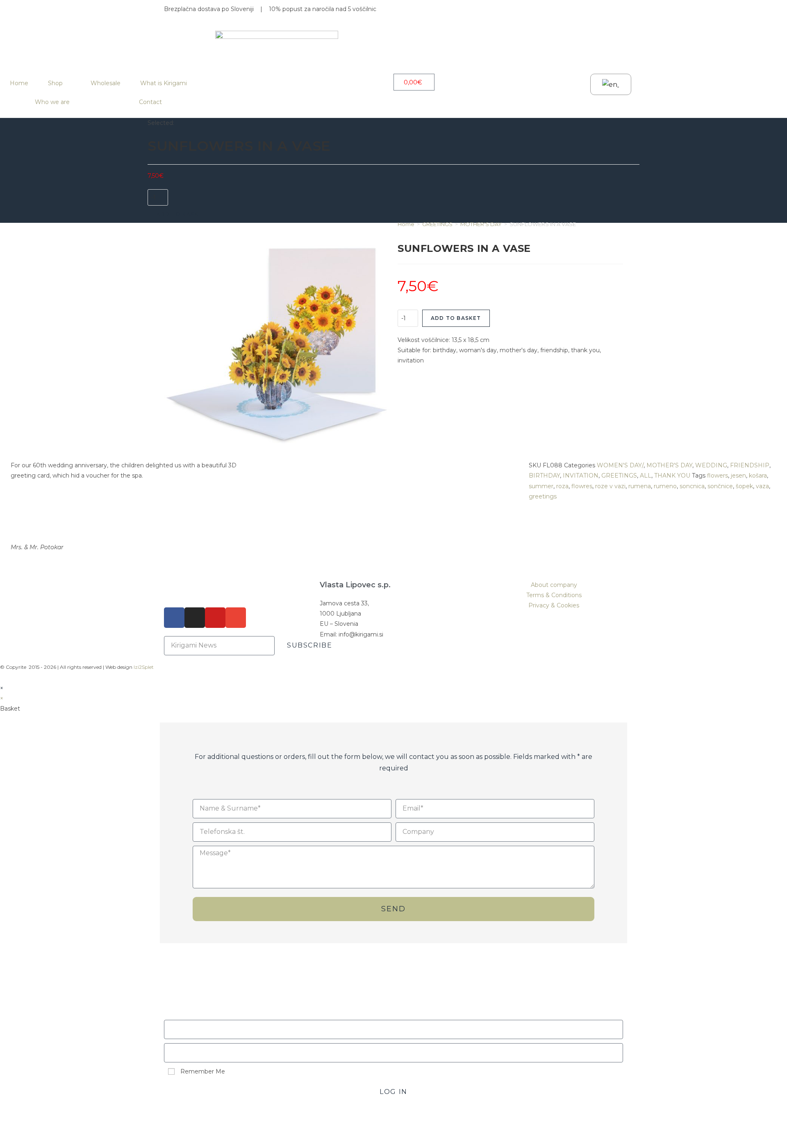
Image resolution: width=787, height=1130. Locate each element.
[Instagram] (194, 617)
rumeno (665, 486)
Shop (55, 83)
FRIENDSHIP (749, 465)
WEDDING (711, 465)
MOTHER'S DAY (481, 224)
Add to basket (181, 214)
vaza (762, 486)
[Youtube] (215, 617)
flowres (581, 486)
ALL (645, 475)
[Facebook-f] (174, 617)
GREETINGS (437, 224)
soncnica (692, 486)
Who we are (52, 102)
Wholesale (106, 83)
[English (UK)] (609, 84)
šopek (744, 486)
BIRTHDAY (544, 475)
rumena (639, 486)
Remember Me (202, 1071)
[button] (221, 566)
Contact (150, 102)
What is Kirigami (163, 83)
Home (19, 83)
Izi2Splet (144, 667)
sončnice (720, 486)
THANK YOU (672, 475)
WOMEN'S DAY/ (620, 465)
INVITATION (580, 475)
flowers (717, 475)
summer (541, 486)
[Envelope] (235, 617)
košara (758, 475)
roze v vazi (610, 486)
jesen (738, 475)
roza (562, 486)
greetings (543, 496)
